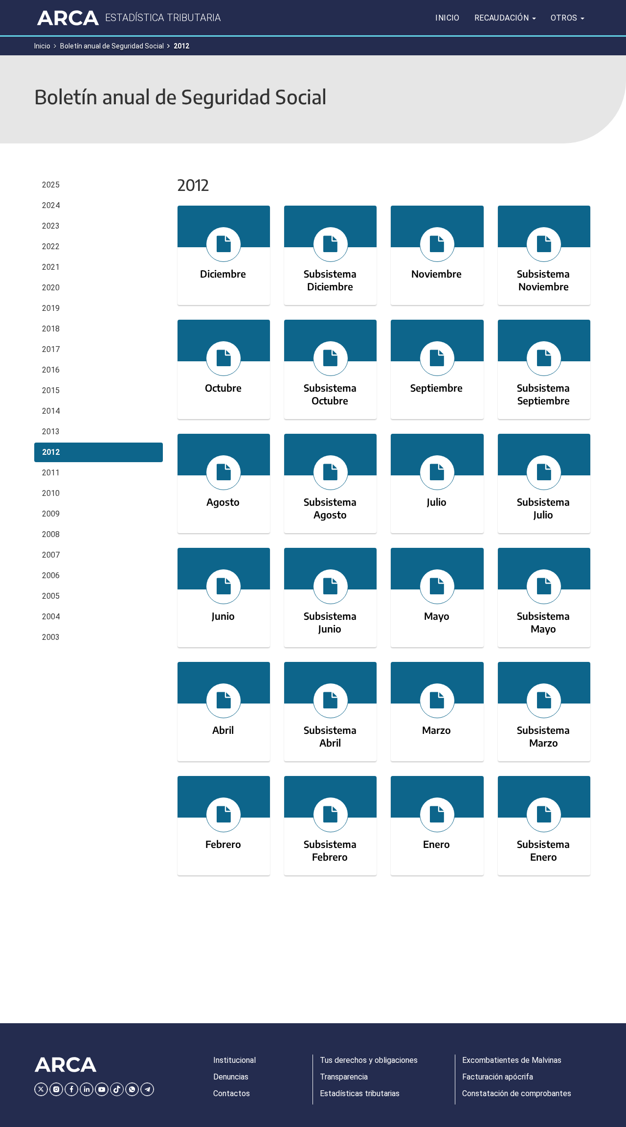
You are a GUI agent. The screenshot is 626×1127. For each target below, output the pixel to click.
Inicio (447, 18)
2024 (51, 205)
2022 (51, 246)
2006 (51, 575)
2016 (51, 370)
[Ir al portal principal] (68, 17)
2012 (51, 452)
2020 (51, 287)
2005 (51, 596)
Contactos (231, 1093)
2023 (51, 226)
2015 (51, 390)
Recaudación (502, 18)
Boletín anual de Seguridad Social (112, 46)
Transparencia (344, 1076)
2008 (51, 534)
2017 (51, 349)
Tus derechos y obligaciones (369, 1060)
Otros (565, 18)
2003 (51, 637)
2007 (51, 555)
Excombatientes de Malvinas (511, 1060)
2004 (51, 616)
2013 (51, 431)
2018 (51, 328)
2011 (51, 472)
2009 (51, 513)
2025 (51, 184)
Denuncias (230, 1076)
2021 (51, 267)
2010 (51, 493)
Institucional (234, 1060)
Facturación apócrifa (497, 1076)
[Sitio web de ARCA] (65, 1064)
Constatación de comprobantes (516, 1093)
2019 (51, 308)
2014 (51, 411)
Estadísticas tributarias (360, 1093)
